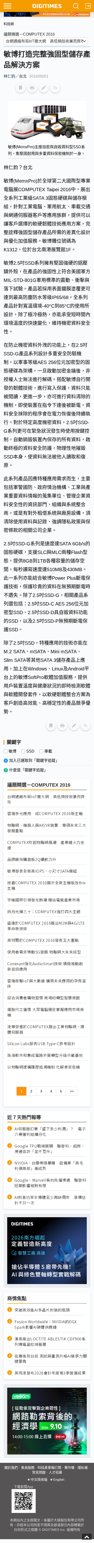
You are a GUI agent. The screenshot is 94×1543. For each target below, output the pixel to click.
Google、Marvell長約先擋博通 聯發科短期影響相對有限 (50, 1182)
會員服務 (27, 1467)
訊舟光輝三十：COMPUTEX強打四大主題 (44, 911)
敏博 (12, 751)
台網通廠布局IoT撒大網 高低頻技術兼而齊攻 (46, 799)
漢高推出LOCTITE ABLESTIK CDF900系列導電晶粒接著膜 (50, 1341)
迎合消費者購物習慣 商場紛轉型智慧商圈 (43, 998)
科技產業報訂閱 (49, 1467)
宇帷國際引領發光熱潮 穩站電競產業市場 (43, 900)
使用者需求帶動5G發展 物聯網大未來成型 (44, 952)
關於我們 (11, 1467)
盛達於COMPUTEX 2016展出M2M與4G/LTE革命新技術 (46, 925)
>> (72, 1091)
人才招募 (55, 1472)
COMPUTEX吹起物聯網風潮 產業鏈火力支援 (45, 845)
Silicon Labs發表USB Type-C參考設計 (41, 1043)
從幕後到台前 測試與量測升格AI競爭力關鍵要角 (50, 1358)
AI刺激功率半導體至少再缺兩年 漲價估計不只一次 (50, 1200)
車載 (48, 751)
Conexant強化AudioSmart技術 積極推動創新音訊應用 (45, 966)
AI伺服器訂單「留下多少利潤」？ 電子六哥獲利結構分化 (50, 1131)
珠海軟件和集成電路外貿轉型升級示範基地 (45, 1055)
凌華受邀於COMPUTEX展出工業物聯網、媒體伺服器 (45, 1029)
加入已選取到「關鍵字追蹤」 (34, 760)
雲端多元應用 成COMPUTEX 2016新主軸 (45, 813)
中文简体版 (39, 1479)
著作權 (69, 1467)
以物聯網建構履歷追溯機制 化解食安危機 (43, 1067)
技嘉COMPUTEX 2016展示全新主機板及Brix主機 (46, 885)
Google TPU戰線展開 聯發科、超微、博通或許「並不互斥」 (49, 1148)
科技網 (9, 24)
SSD (30, 751)
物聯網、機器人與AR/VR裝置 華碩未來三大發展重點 (46, 827)
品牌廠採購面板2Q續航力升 (31, 859)
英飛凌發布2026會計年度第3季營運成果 (50, 1373)
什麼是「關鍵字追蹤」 (28, 770)
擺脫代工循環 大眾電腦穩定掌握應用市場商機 (45, 1012)
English (58, 1479)
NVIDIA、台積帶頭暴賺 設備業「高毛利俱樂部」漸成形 (48, 1165)
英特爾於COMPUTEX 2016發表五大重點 (43, 940)
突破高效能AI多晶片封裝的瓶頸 (42, 1310)
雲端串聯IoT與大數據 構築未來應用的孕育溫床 (46, 983)
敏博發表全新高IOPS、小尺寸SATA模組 (42, 871)
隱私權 (83, 1467)
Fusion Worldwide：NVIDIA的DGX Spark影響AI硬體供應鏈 (45, 1324)
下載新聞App (23, 1487)
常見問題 (39, 1472)
